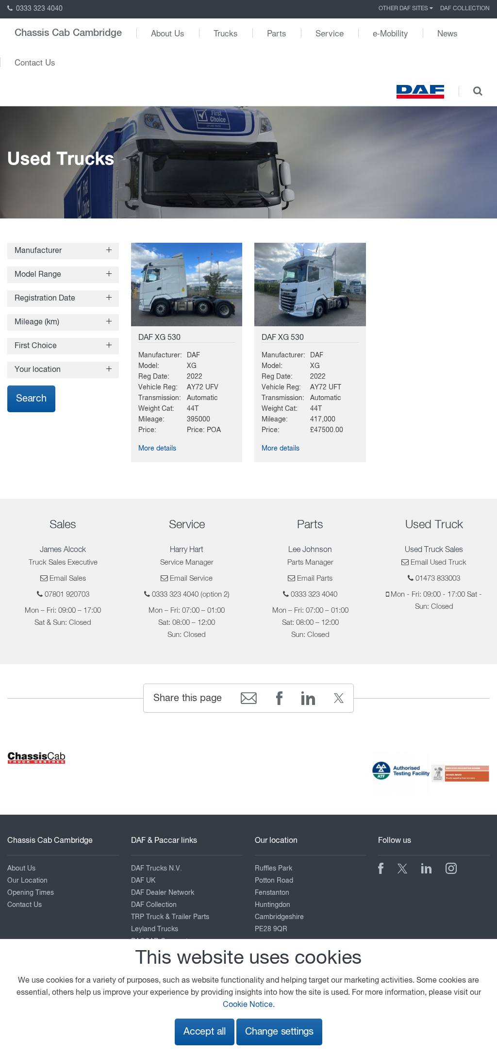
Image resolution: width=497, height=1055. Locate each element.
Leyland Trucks (154, 929)
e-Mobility (390, 33)
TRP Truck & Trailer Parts (170, 917)
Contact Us (35, 62)
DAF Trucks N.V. (156, 868)
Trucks (226, 33)
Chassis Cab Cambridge (68, 33)
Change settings (279, 1032)
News (447, 33)
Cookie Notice (248, 1005)
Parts (276, 33)
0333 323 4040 (38, 8)
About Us (167, 33)
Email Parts (314, 578)
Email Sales (68, 578)
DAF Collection (465, 9)
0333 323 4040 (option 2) (191, 594)
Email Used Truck (438, 562)
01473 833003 (437, 578)
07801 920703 (67, 594)
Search (31, 399)
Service (329, 33)
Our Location (27, 880)
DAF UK (143, 880)
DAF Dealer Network (162, 892)
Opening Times (30, 892)
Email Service (191, 578)
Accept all (204, 1032)
